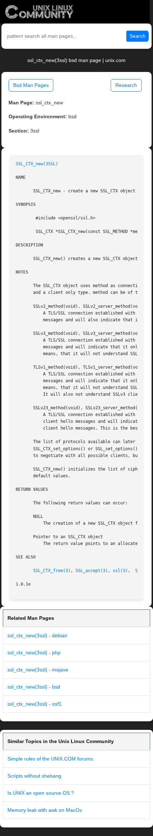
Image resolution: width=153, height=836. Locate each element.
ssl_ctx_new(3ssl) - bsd (33, 687)
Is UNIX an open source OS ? (40, 793)
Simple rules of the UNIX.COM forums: (50, 759)
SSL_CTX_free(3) (51, 570)
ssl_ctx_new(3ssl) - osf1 (34, 704)
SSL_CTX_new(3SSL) (37, 163)
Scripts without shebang (34, 776)
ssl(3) (120, 570)
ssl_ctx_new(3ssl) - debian (37, 635)
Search (138, 36)
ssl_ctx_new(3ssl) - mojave (37, 670)
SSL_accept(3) (91, 570)
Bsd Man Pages (31, 85)
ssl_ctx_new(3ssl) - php (33, 652)
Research (126, 85)
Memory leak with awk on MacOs (44, 810)
